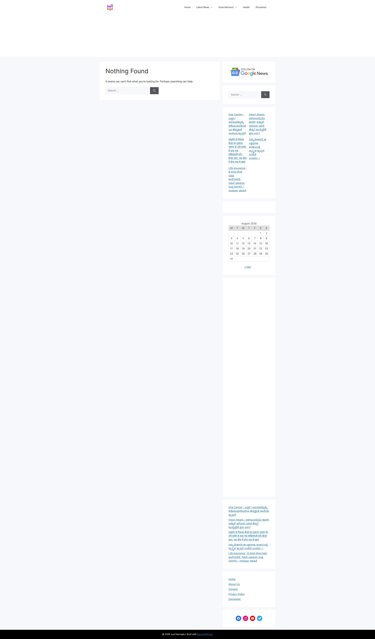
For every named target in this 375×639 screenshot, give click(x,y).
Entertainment (226, 7)
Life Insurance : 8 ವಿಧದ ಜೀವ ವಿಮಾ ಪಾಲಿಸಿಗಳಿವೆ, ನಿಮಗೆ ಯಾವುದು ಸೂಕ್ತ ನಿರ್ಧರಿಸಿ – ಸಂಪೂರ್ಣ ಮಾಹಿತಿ (238, 179)
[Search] (154, 90)
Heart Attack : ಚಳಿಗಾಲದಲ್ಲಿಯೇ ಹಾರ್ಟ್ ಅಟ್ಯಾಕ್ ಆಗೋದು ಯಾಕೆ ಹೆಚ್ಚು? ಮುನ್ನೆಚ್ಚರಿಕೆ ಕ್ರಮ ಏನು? (249, 523)
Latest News (202, 7)
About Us (234, 584)
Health (246, 7)
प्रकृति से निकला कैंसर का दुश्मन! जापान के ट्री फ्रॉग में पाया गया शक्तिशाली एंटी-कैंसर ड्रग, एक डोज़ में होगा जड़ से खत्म (238, 150)
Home (187, 7)
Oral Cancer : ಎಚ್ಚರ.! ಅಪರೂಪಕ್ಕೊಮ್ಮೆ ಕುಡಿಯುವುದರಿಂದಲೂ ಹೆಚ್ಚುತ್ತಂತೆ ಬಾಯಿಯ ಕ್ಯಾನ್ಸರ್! (249, 511)
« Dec (247, 267)
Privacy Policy (237, 594)
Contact (233, 589)
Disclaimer (261, 7)
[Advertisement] (187, 36)
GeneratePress (205, 634)
